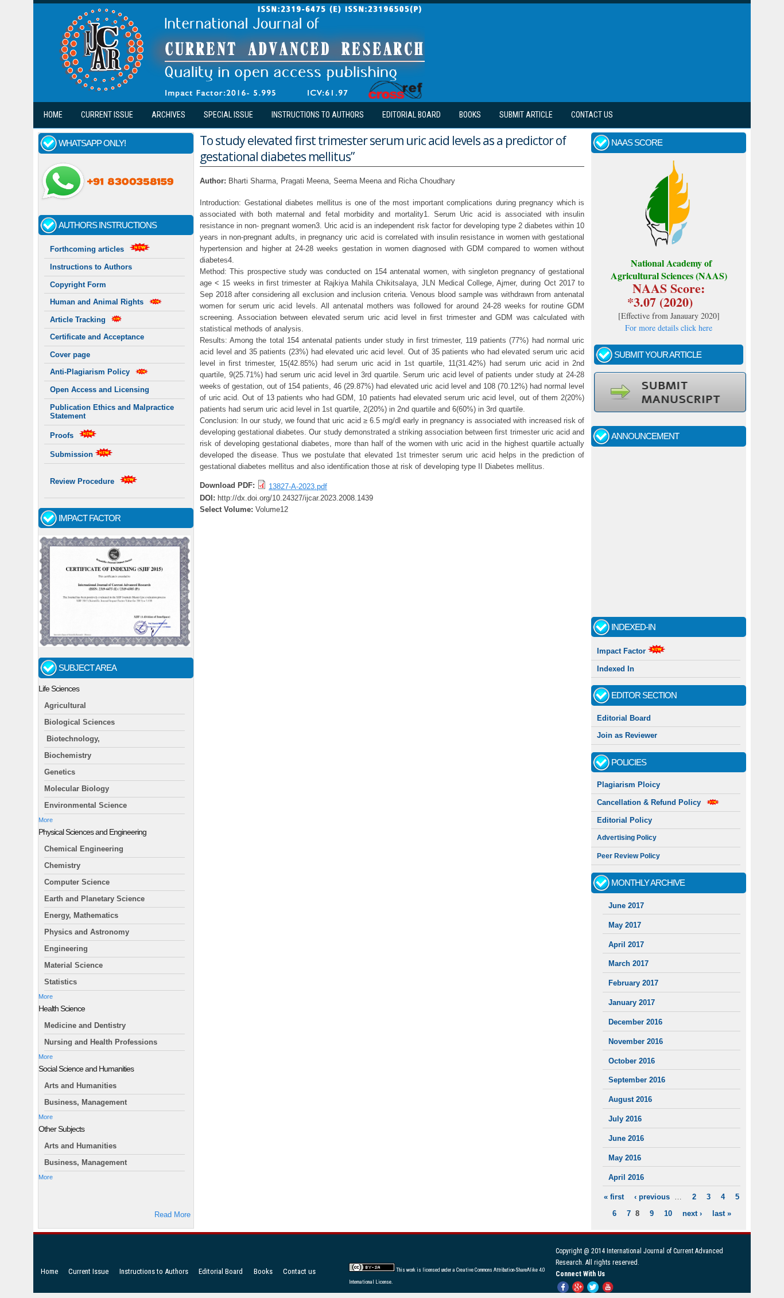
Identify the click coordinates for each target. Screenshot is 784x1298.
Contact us (592, 114)
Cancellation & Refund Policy (649, 802)
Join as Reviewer (627, 735)
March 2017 (628, 963)
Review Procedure (82, 481)
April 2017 (626, 944)
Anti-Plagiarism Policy (90, 371)
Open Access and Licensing (99, 389)
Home (53, 114)
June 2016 (626, 1138)
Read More (172, 1214)
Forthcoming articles (87, 249)
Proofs (61, 435)
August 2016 (630, 1099)
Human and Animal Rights (96, 302)
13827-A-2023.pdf (298, 486)
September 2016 (636, 1080)
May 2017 (624, 925)
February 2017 (633, 983)
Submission (72, 454)
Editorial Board (411, 114)
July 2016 (625, 1119)
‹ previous (652, 1197)
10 (668, 1213)
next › (692, 1213)
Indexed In (615, 668)
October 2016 (631, 1061)
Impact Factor (622, 651)
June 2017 (626, 905)
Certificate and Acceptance (97, 337)
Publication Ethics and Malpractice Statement (112, 412)
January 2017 (631, 1002)
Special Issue (228, 114)
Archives (168, 114)
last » (721, 1213)
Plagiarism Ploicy (628, 784)
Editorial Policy (624, 820)
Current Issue (107, 114)
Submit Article (526, 114)
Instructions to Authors (317, 114)
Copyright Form (78, 284)
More (45, 819)
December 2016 (635, 1022)
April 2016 (626, 1177)
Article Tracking (78, 319)
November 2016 (635, 1041)
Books (470, 114)
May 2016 (624, 1158)
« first (614, 1197)
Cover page (70, 354)
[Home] (239, 96)
